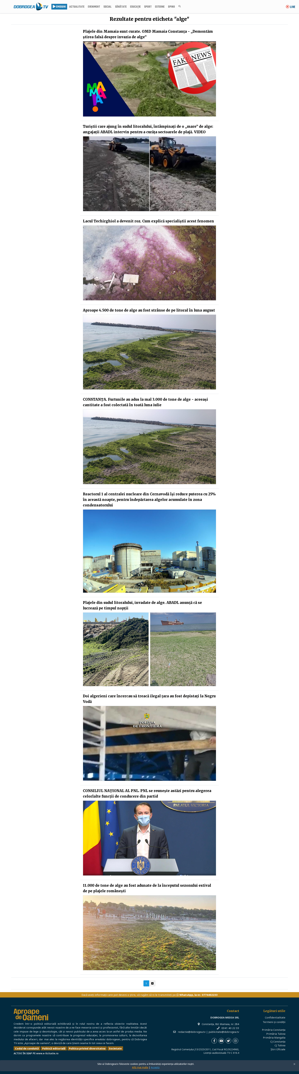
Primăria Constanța (273, 1029)
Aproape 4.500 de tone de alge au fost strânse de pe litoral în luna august (149, 310)
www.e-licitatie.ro (47, 1053)
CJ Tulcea (280, 1045)
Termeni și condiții (274, 1022)
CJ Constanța (277, 1041)
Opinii (171, 7)
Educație (135, 7)
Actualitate (76, 7)
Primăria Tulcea (275, 1033)
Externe (160, 7)
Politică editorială (53, 1048)
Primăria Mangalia (274, 1037)
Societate (115, 1048)
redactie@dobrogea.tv (192, 1031)
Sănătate (121, 7)
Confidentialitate (275, 1017)
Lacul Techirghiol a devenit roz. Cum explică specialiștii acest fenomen (148, 221)
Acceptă (155, 1067)
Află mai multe (140, 1067)
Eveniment (94, 7)
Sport (148, 7)
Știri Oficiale (278, 1049)
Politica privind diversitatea (87, 1048)
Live (292, 7)
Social (107, 7)
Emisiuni (61, 7)
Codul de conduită (27, 1048)
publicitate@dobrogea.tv (224, 1031)
